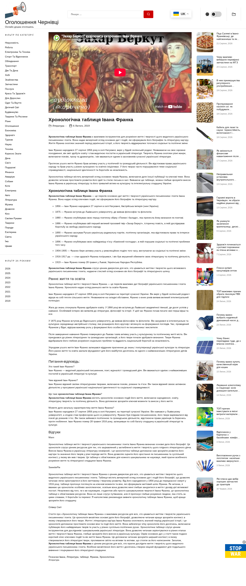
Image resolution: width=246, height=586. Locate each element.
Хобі (7, 75)
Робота (9, 47)
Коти (7, 186)
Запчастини (11, 84)
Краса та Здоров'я (15, 93)
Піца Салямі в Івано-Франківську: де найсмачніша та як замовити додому (228, 37)
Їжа (7, 241)
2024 (7, 278)
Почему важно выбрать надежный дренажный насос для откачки (229, 318)
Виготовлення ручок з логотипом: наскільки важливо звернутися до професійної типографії (228, 461)
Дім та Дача (11, 70)
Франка (94, 557)
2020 (7, 296)
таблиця (84, 557)
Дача (7, 158)
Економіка (10, 130)
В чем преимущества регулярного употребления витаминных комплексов (228, 86)
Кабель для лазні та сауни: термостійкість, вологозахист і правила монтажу (228, 131)
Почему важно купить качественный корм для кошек (228, 364)
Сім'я (8, 163)
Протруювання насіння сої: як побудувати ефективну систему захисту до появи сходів (227, 110)
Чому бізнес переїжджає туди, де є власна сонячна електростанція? (229, 342)
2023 (7, 282)
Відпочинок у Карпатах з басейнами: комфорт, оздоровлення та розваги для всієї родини (228, 439)
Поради (9, 227)
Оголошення (12, 126)
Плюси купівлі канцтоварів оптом (227, 269)
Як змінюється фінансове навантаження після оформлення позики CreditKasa (228, 156)
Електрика (10, 190)
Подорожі (10, 167)
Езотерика (10, 232)
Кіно (7, 213)
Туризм (9, 139)
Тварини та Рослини (16, 116)
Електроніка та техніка (17, 52)
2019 (7, 301)
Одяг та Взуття (13, 102)
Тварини (9, 223)
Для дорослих (12, 98)
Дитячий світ (12, 107)
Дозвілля (10, 209)
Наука (8, 144)
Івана (62, 557)
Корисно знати (13, 153)
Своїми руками (13, 218)
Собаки (9, 181)
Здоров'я (10, 135)
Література (11, 200)
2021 (7, 291)
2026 (7, 268)
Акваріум (10, 176)
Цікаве (8, 246)
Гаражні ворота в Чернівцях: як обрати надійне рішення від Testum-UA (228, 201)
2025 (7, 273)
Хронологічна (107, 557)
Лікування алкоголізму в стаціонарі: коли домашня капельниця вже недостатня (229, 389)
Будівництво (11, 112)
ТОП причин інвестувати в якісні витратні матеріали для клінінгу (227, 412)
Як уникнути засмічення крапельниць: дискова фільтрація (229, 225)
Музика (9, 204)
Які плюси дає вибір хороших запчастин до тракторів (227, 482)
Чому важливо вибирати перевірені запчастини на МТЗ (228, 60)
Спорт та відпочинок (16, 56)
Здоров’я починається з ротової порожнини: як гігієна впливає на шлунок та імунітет (229, 248)
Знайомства (11, 79)
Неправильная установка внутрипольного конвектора (225, 178)
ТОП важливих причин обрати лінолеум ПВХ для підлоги (229, 294)
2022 (7, 287)
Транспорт (11, 65)
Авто (7, 195)
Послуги (9, 89)
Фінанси (9, 172)
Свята (8, 236)
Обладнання (12, 61)
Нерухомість (12, 42)
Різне (8, 121)
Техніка (9, 149)
